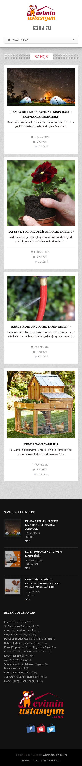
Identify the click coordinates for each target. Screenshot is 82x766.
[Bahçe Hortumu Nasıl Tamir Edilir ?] (41, 298)
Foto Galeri (40, 760)
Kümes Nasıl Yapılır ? (41, 444)
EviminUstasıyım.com (55, 754)
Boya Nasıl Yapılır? (14, 668)
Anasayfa (26, 760)
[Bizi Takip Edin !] (31, 732)
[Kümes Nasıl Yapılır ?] (41, 404)
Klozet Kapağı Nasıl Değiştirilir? (21, 681)
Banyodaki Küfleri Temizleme (21, 630)
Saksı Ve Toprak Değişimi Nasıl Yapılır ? (41, 231)
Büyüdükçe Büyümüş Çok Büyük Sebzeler (28, 638)
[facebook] (41, 28)
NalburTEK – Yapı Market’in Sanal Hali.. (26, 651)
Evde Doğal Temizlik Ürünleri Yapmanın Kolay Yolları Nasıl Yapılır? (42, 583)
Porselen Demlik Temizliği (19, 672)
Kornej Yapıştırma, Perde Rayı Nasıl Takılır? (28, 647)
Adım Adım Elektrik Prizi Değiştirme (23, 676)
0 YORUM (42, 141)
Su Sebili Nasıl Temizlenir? (19, 626)
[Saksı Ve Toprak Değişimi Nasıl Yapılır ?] (41, 193)
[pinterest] (48, 28)
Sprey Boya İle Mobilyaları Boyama (24, 664)
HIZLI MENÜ (20, 39)
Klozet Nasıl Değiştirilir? (17, 655)
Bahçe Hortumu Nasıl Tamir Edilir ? (41, 326)
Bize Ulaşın (54, 760)
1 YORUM (42, 469)
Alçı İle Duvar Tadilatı (16, 660)
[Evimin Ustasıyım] (41, 13)
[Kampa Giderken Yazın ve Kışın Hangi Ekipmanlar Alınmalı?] (41, 87)
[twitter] (35, 28)
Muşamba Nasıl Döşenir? (18, 634)
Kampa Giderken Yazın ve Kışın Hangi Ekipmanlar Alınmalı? (41, 524)
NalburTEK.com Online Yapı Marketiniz (43, 554)
